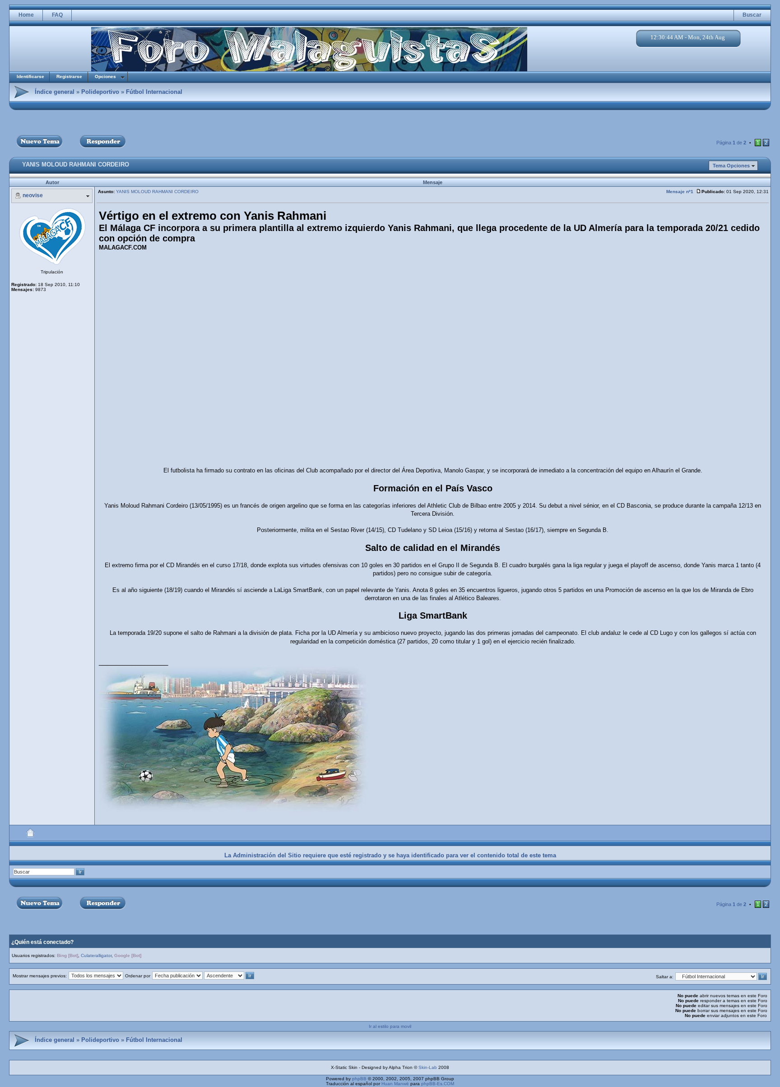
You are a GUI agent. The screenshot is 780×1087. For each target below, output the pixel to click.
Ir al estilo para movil (390, 1026)
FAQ (57, 15)
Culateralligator (96, 955)
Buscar (752, 15)
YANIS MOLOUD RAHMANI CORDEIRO (75, 164)
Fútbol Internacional (154, 91)
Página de (731, 142)
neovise (33, 195)
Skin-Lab (427, 1067)
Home (26, 15)
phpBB (359, 1078)
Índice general (54, 91)
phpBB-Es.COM (437, 1083)
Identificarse (30, 76)
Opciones (105, 76)
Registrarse (69, 76)
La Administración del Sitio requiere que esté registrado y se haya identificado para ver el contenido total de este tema (390, 855)
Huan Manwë (395, 1083)
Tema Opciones (731, 165)
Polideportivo (100, 91)
